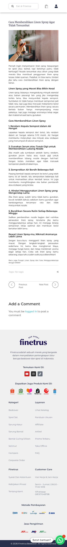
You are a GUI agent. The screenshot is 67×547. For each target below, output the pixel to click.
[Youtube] (26, 373)
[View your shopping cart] (46, 7)
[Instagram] (33, 373)
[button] (60, 540)
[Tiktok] (40, 373)
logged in (31, 311)
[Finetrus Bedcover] (33, 341)
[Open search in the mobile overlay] (23, 6)
